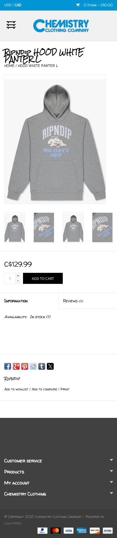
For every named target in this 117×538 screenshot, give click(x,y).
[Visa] (68, 530)
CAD (18, 5)
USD (8, 5)
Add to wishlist (17, 389)
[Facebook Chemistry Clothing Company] (53, 435)
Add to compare (45, 389)
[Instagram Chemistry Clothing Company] (63, 435)
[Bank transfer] (107, 530)
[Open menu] (11, 24)
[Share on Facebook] (7, 366)
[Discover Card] (94, 530)
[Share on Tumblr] (41, 366)
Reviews (73, 300)
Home (9, 65)
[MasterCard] (55, 530)
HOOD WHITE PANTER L (38, 65)
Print (65, 389)
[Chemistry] (69, 25)
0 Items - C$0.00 (98, 5)
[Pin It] (24, 366)
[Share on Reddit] (33, 366)
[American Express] (81, 530)
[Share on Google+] (16, 366)
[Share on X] (50, 366)
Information (16, 300)
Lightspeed (12, 523)
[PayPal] (42, 530)
